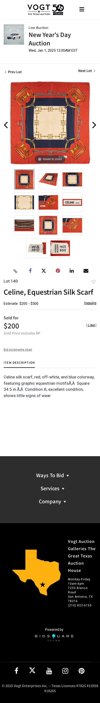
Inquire (90, 302)
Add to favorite (93, 281)
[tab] (19, 364)
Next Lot (85, 71)
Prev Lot (14, 71)
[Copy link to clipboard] (15, 271)
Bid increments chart (18, 349)
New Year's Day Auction (50, 38)
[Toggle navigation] (81, 9)
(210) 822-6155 (80, 605)
